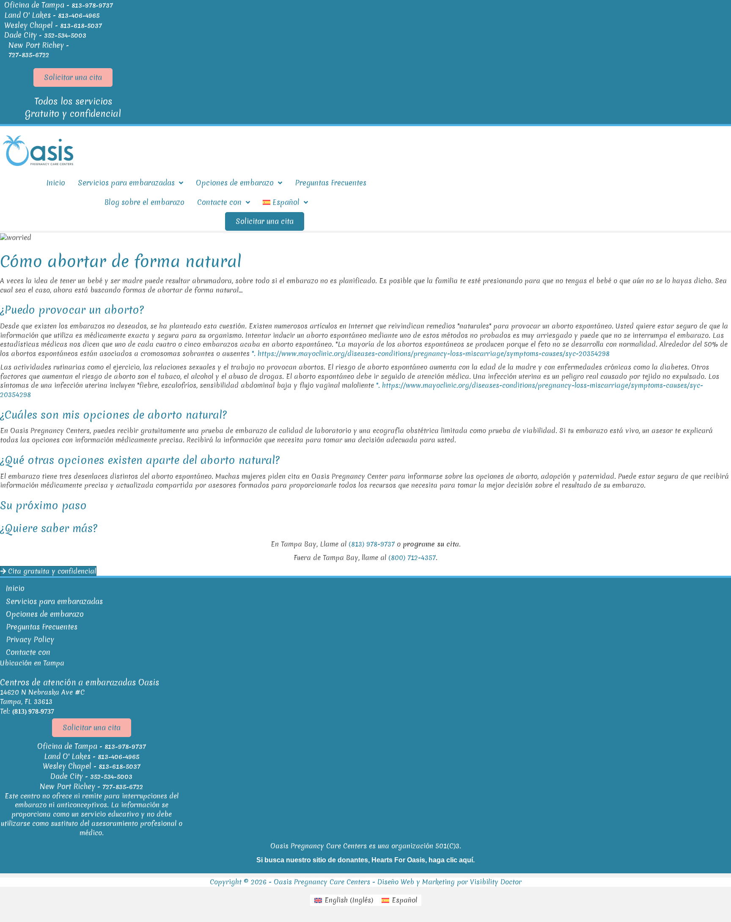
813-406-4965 (78, 15)
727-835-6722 (28, 55)
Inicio (15, 588)
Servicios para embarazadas (54, 601)
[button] (73, 77)
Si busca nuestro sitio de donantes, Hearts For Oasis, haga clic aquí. (365, 860)
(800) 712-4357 (412, 557)
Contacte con (28, 652)
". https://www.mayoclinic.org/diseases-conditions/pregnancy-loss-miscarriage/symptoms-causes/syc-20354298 (431, 353)
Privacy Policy (30, 639)
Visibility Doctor (496, 881)
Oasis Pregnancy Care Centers (322, 881)
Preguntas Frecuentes (41, 627)
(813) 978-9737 (372, 544)
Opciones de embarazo (45, 614)
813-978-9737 (92, 5)
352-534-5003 (65, 35)
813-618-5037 (81, 26)
